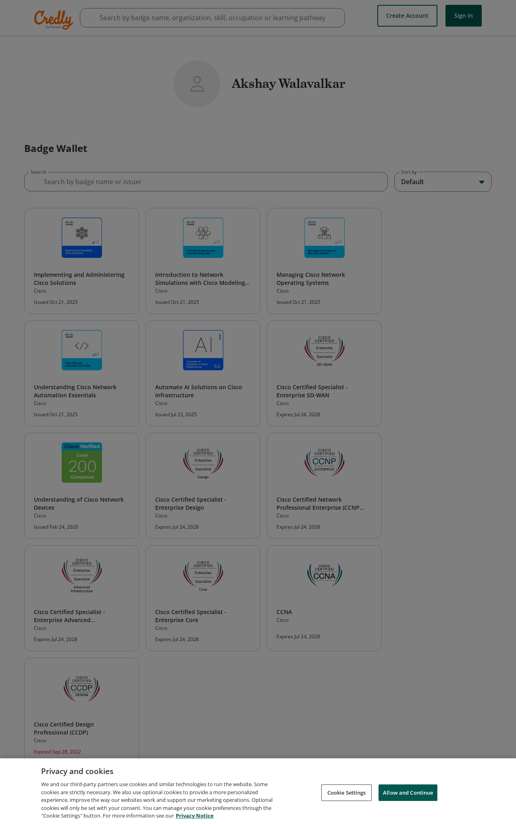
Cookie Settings (346, 792)
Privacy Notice (195, 815)
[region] (258, 791)
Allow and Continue (408, 792)
